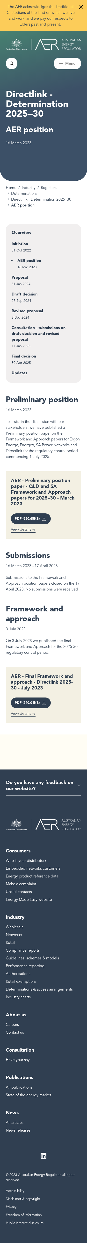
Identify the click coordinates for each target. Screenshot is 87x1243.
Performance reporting (25, 966)
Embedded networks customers (33, 868)
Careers (12, 1024)
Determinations (24, 193)
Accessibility (15, 1191)
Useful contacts (19, 891)
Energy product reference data (32, 876)
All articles (14, 1122)
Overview (21, 232)
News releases (18, 1130)
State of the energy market (28, 1095)
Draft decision (24, 294)
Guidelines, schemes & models (32, 958)
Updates (19, 373)
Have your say (18, 1059)
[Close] (81, 7)
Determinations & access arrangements (39, 989)
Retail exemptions (21, 981)
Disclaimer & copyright (23, 1199)
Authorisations (18, 973)
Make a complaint (21, 884)
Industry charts (18, 997)
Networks (14, 934)
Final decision (24, 356)
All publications (19, 1087)
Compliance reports (23, 950)
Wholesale (15, 927)
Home (11, 187)
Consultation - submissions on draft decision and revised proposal (38, 333)
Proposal (20, 277)
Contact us (15, 1032)
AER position (29, 260)
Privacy (11, 1207)
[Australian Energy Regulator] (43, 44)
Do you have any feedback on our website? (39, 785)
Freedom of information (24, 1215)
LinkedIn (43, 1156)
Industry (29, 187)
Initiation (20, 243)
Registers (49, 187)
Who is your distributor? (26, 860)
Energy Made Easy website (29, 899)
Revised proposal (27, 311)
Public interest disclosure (25, 1223)
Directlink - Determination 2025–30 (41, 199)
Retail (10, 942)
